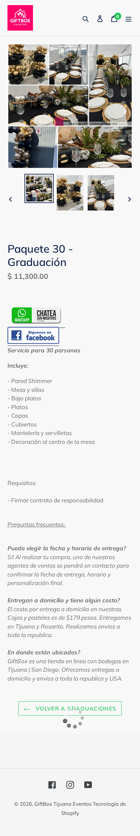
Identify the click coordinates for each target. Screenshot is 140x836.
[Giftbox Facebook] (33, 342)
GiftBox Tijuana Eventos (63, 804)
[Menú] (128, 18)
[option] (39, 188)
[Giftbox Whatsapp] (36, 323)
